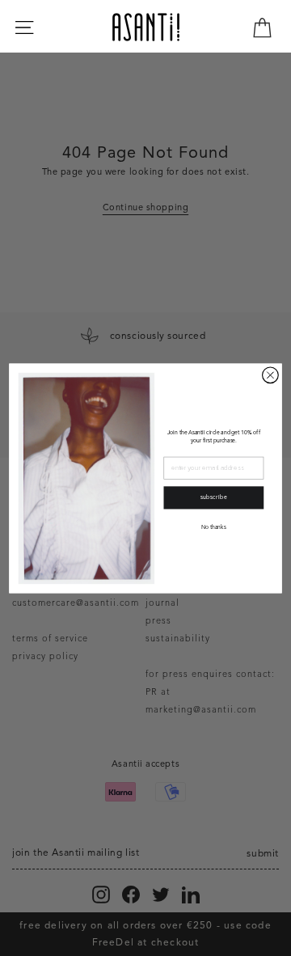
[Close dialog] (271, 374)
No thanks (213, 527)
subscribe (214, 498)
